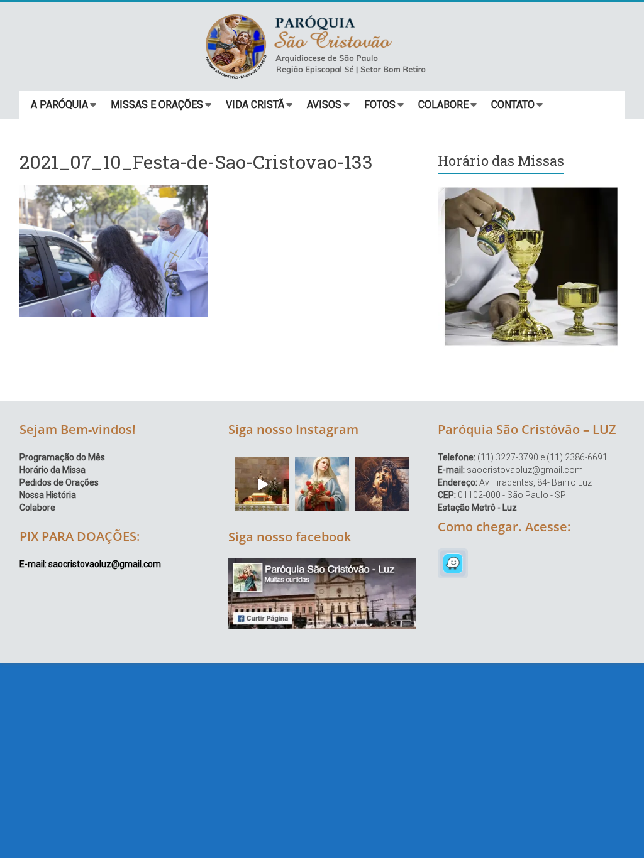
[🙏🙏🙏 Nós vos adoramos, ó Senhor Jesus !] (262, 484)
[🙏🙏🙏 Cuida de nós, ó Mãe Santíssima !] (322, 484)
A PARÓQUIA (59, 105)
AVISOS (324, 105)
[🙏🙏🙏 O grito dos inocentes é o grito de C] (382, 484)
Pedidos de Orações (59, 482)
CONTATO (513, 105)
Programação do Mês (62, 457)
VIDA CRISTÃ (255, 105)
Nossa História (47, 495)
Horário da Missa (52, 470)
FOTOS (380, 105)
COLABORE (443, 105)
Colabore (37, 507)
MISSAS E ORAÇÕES (157, 105)
